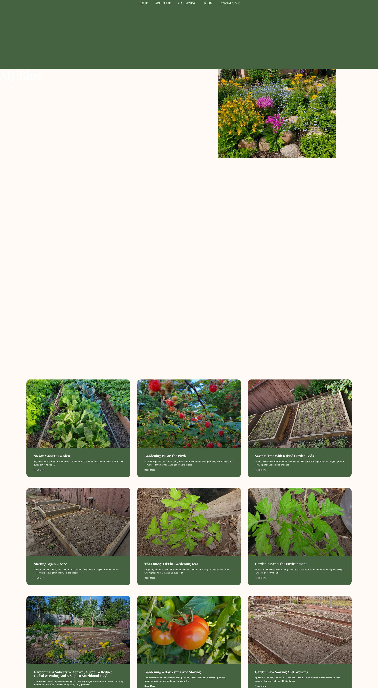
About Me (163, 2)
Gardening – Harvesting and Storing (172, 672)
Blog (208, 2)
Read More (39, 470)
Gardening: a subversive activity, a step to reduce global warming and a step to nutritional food (73, 674)
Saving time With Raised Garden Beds (284, 455)
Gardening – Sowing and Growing (281, 672)
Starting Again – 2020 (50, 563)
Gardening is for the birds (165, 455)
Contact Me (230, 2)
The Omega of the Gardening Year (171, 563)
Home (143, 2)
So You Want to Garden (52, 455)
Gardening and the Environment (281, 563)
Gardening (187, 2)
